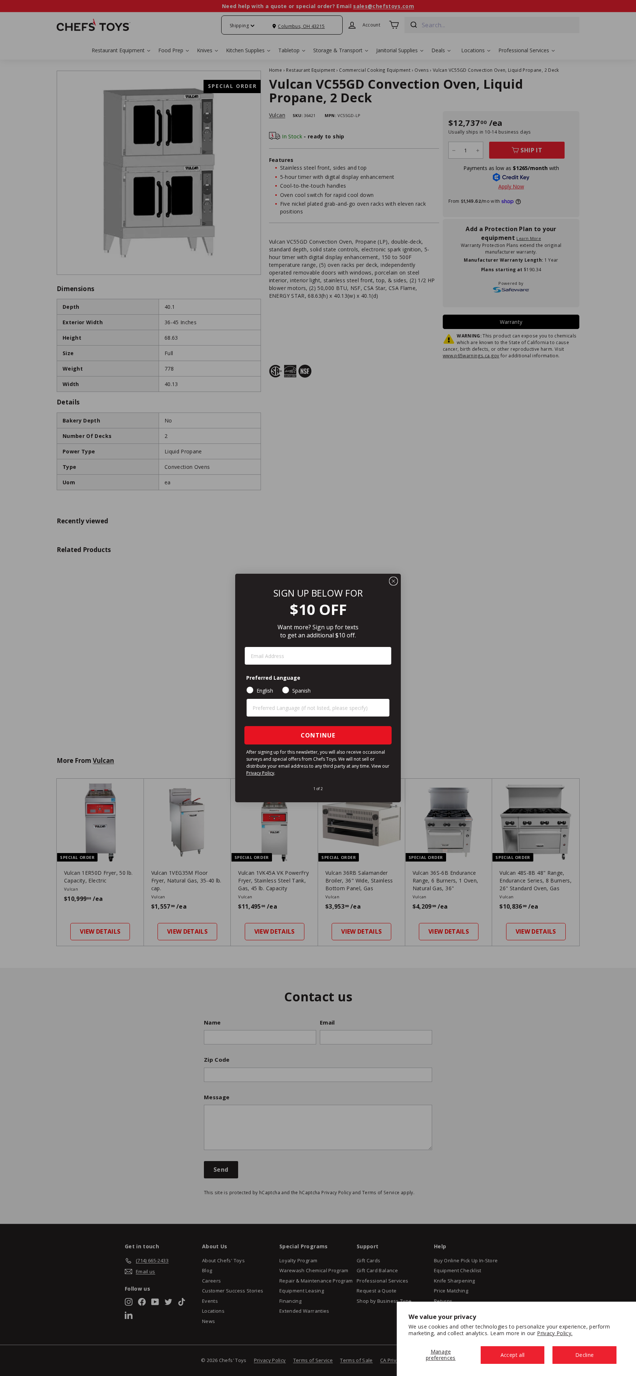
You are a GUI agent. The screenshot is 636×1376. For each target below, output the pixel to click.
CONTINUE (318, 735)
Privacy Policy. (554, 1333)
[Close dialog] (393, 581)
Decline (584, 1354)
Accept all (513, 1354)
